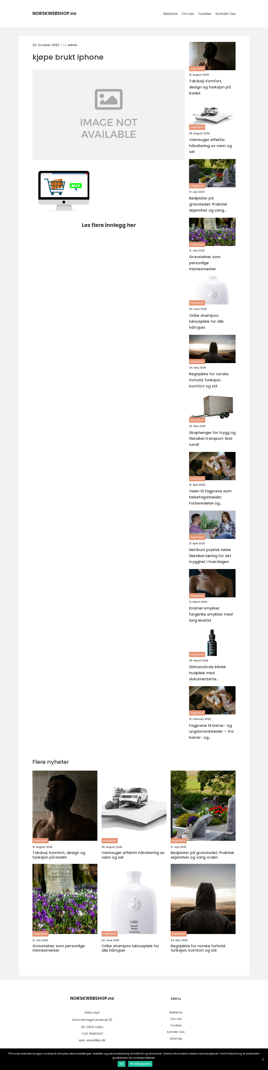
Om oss (188, 13)
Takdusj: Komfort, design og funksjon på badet (210, 87)
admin (72, 45)
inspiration (197, 68)
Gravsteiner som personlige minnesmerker (205, 263)
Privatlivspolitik (140, 1064)
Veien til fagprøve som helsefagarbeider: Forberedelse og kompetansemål (210, 497)
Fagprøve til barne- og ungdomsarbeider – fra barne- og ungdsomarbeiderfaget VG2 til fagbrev (211, 732)
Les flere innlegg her (109, 225)
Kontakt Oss (225, 13)
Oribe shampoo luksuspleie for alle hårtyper (206, 321)
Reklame (170, 13)
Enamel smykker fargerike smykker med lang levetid (211, 614)
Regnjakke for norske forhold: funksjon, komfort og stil (209, 380)
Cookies (204, 13)
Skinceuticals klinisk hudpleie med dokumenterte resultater (207, 673)
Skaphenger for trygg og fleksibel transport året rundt (212, 438)
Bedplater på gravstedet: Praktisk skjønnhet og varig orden (208, 204)
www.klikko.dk (95, 1040)
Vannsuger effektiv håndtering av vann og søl (210, 145)
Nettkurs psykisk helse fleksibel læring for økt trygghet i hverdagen (210, 555)
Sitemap (176, 1038)
